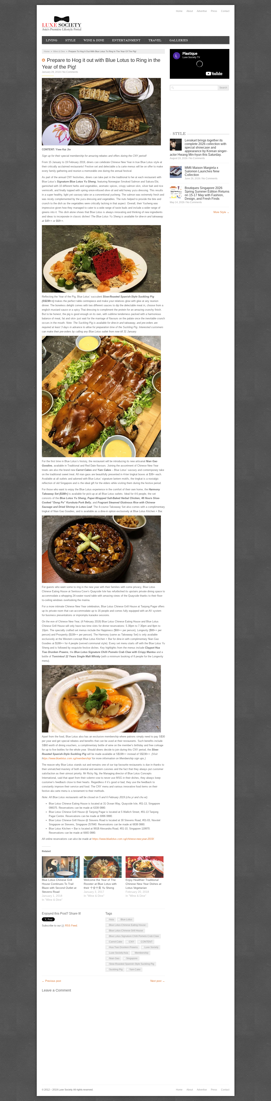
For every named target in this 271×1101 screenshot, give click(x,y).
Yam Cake (134, 969)
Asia (111, 919)
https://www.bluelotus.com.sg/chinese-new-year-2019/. (123, 838)
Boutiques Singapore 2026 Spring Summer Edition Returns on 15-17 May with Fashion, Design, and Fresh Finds (207, 193)
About (189, 11)
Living (51, 40)
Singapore (131, 958)
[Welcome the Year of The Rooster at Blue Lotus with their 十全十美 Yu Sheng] (103, 867)
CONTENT (146, 941)
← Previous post (51, 980)
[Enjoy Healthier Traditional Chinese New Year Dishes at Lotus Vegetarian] (144, 867)
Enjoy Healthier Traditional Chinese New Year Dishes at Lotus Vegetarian (143, 883)
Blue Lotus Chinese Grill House (126, 930)
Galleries (178, 40)
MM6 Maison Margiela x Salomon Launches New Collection (202, 171)
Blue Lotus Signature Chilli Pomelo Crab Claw (134, 936)
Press (214, 11)
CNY (131, 941)
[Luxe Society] (62, 23)
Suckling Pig (116, 969)
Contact (225, 11)
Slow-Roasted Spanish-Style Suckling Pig (131, 964)
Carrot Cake (115, 941)
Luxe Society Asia (118, 952)
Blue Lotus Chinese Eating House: (127, 925)
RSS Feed (71, 925)
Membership (141, 952)
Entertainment (126, 40)
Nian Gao (114, 958)
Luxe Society (151, 947)
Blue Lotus (126, 919)
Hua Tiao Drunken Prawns (123, 947)
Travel (154, 40)
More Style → (221, 212)
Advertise (202, 11)
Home (179, 11)
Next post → (157, 980)
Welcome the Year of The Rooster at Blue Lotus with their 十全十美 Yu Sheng (100, 883)
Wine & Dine (94, 40)
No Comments (70, 72)
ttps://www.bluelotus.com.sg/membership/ (67, 758)
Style (70, 40)
